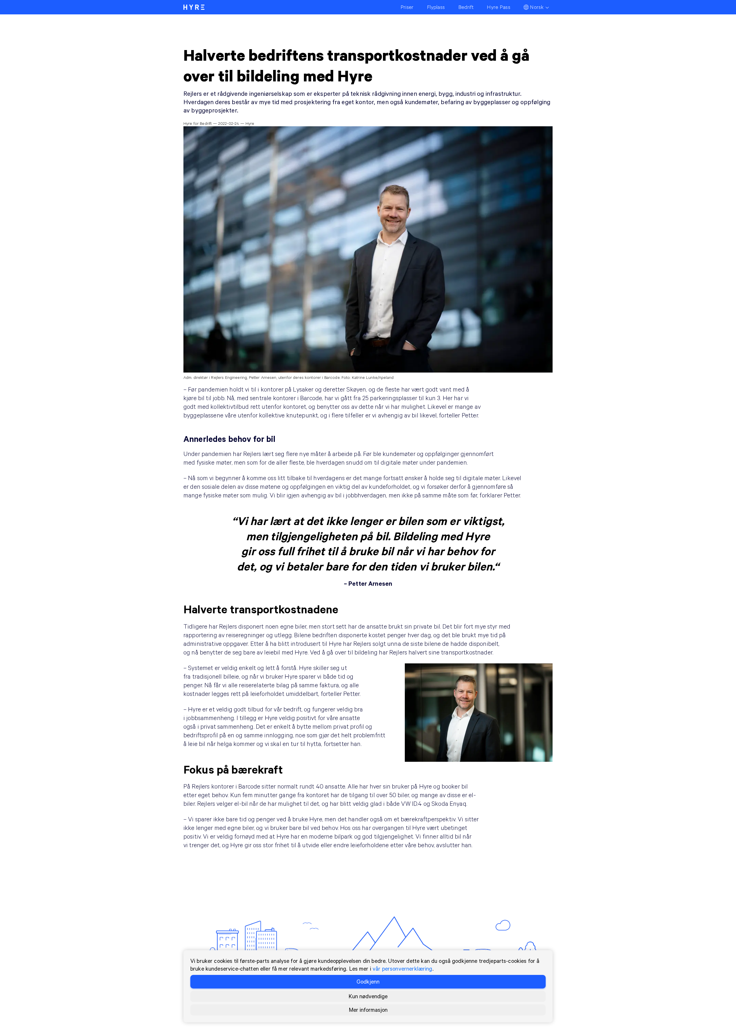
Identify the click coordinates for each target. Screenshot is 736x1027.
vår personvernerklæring (402, 968)
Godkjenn (367, 981)
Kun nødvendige (368, 996)
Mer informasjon (368, 1009)
